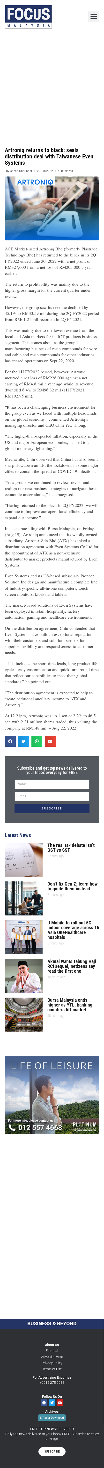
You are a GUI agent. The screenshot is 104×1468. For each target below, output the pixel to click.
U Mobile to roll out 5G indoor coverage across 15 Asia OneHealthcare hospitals (73, 930)
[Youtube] (60, 1402)
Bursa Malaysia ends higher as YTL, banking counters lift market (69, 1005)
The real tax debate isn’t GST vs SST (71, 847)
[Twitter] (52, 1402)
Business (67, 171)
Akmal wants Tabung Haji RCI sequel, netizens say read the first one (71, 966)
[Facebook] (44, 1402)
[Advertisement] (52, 88)
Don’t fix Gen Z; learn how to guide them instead (72, 886)
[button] (93, 16)
